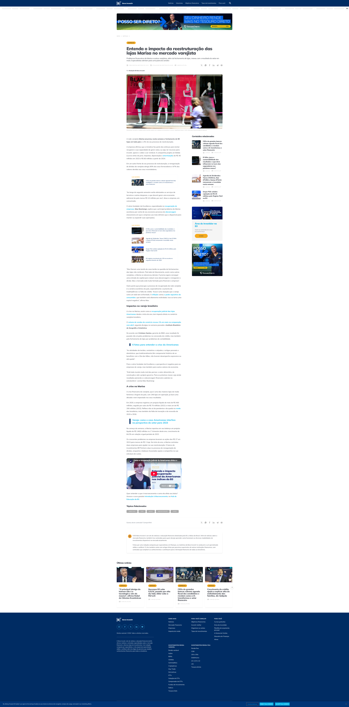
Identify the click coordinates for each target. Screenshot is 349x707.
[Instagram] (119, 626)
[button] (171, 3)
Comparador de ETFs (175, 681)
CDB (192, 651)
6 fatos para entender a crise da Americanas (155, 344)
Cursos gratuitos (219, 622)
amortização (168, 156)
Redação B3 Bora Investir (137, 70)
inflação (155, 295)
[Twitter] (130, 626)
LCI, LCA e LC (195, 661)
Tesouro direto (196, 667)
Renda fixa (195, 648)
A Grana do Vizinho (220, 633)
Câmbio (171, 660)
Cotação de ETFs (174, 678)
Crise (142, 511)
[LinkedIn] (136, 626)
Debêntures (195, 658)
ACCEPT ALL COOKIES (282, 704)
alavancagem (170, 212)
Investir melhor (196, 625)
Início (118, 36)
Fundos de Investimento (176, 684)
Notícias (125, 36)
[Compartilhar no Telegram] (217, 65)
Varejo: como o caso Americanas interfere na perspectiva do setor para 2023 (153, 421)
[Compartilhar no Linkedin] (213, 65)
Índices (170, 688)
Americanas (132, 511)
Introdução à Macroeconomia (156, 496)
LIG (192, 664)
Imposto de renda (174, 631)
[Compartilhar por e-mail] (221, 65)
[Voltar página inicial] (125, 3)
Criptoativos (172, 666)
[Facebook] (125, 626)
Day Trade (172, 669)
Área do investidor (220, 625)
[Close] (346, 704)
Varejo (174, 511)
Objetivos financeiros (198, 622)
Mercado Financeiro (175, 625)
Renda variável (173, 650)
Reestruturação (163, 511)
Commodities (172, 663)
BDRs (170, 656)
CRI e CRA (194, 654)
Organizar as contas (198, 628)
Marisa (151, 511)
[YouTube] (142, 626)
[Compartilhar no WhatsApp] (205, 65)
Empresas (131, 42)
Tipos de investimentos (199, 631)
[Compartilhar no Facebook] (209, 65)
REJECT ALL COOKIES (266, 704)
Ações (170, 653)
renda (178, 408)
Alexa (216, 639)
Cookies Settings (252, 704)
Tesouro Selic (172, 691)
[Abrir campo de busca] (230, 3)
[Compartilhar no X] (201, 65)
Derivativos (172, 672)
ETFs (170, 675)
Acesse (201, 236)
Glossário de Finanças (221, 636)
